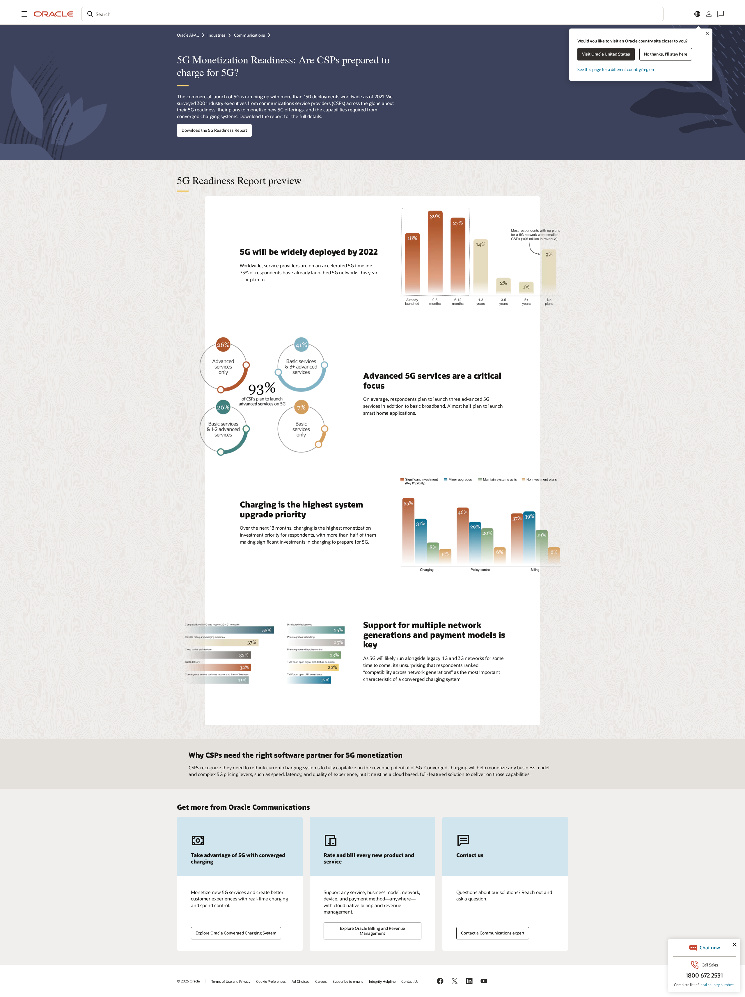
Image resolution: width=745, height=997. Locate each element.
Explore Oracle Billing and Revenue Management (372, 930)
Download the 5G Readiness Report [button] (214, 130)
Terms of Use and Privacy (230, 981)
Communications (249, 35)
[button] (24, 13)
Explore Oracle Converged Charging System (236, 933)
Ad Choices (300, 981)
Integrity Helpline (382, 981)
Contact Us (409, 981)
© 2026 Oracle (188, 981)
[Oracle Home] (53, 14)
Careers (321, 981)
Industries (216, 35)
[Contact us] (720, 13)
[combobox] (372, 14)
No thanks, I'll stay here (665, 54)
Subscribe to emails (348, 981)
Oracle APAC (188, 35)
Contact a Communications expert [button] (492, 933)
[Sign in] (708, 13)
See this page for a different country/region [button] (615, 69)
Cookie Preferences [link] (271, 981)
